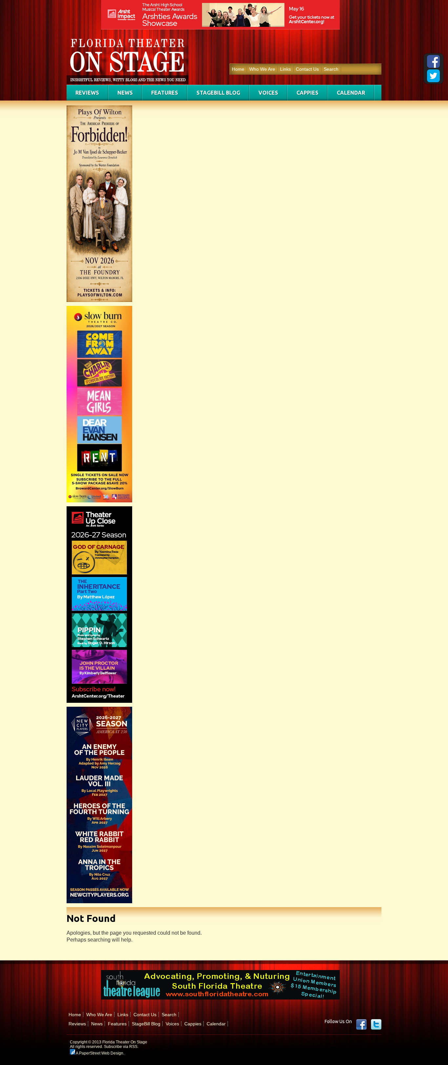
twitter (376, 1024)
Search (331, 69)
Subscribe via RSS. (121, 1046)
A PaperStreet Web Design (99, 1053)
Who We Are (262, 69)
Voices (268, 93)
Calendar (351, 93)
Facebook (361, 1024)
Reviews (87, 93)
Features (164, 93)
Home (238, 69)
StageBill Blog (218, 93)
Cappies (307, 93)
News (125, 93)
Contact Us (307, 69)
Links (285, 69)
